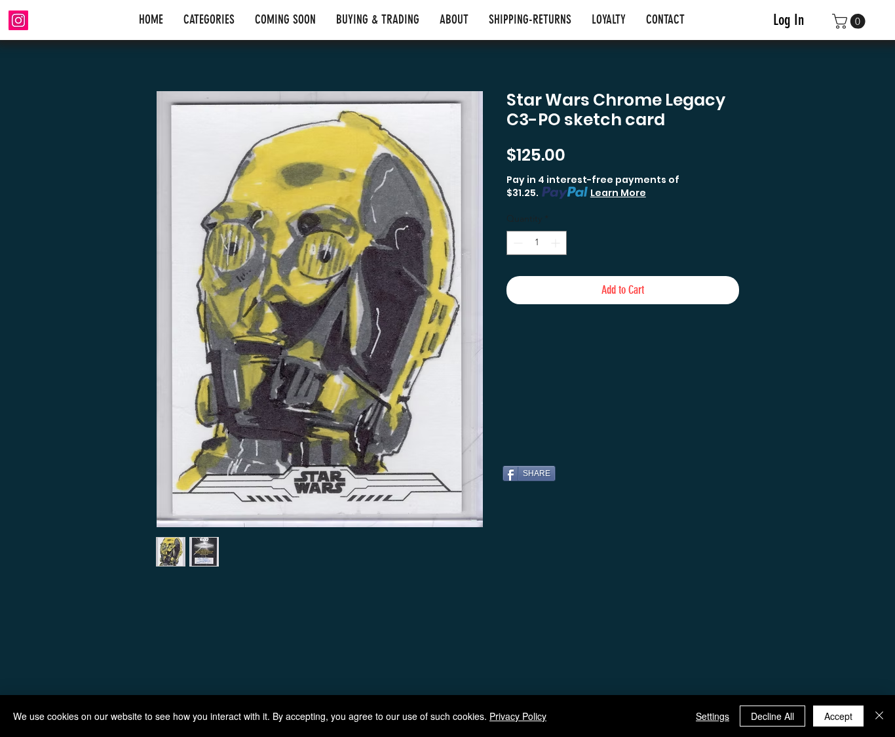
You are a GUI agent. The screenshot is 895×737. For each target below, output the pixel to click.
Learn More (618, 192)
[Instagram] (18, 20)
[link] (850, 21)
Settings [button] (712, 716)
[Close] (879, 716)
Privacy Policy (517, 716)
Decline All (772, 716)
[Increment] (556, 242)
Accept (838, 716)
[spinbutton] (536, 242)
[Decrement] (516, 242)
